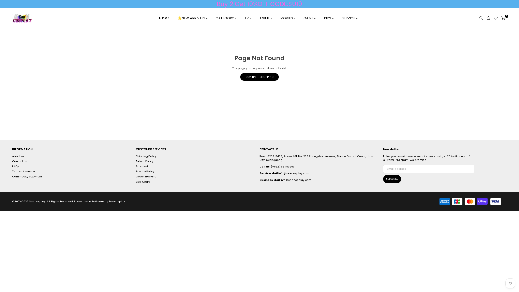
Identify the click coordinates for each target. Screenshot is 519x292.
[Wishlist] (495, 18)
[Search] (481, 18)
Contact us (19, 161)
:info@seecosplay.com (293, 173)
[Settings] (488, 18)
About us (18, 156)
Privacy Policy (145, 171)
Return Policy (144, 161)
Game (308, 18)
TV (247, 18)
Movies (287, 18)
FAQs (15, 166)
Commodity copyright (27, 176)
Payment (142, 166)
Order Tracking (146, 176)
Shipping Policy (146, 156)
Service (349, 18)
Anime (265, 18)
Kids (328, 18)
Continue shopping (259, 77)
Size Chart (143, 182)
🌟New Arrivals (192, 18)
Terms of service (23, 171)
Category (225, 18)
